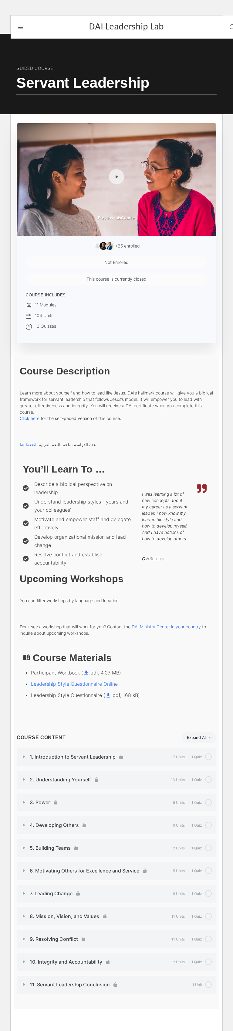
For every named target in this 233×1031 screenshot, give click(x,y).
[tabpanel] (116, 541)
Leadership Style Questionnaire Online (74, 684)
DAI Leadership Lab (126, 27)
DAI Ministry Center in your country (166, 626)
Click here (29, 418)
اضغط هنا (28, 444)
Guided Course (34, 68)
